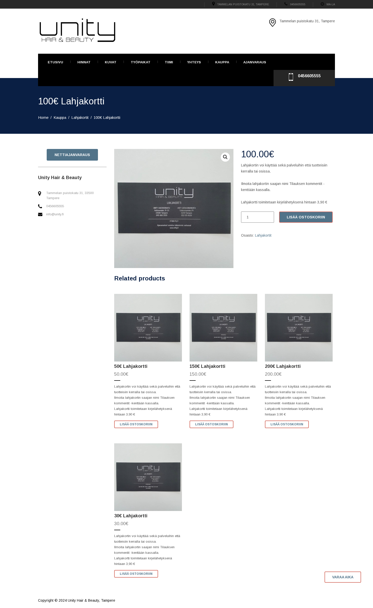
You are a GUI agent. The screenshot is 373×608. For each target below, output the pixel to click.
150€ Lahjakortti (207, 366)
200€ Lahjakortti (283, 366)
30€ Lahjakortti (130, 515)
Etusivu (55, 62)
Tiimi (169, 62)
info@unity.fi (55, 214)
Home (43, 117)
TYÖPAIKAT (140, 62)
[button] (225, 157)
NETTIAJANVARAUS (72, 155)
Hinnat (84, 62)
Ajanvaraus (254, 62)
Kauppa (222, 62)
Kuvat (110, 62)
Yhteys (194, 62)
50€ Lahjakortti (130, 366)
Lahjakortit (80, 117)
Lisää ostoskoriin (306, 217)
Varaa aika (342, 577)
